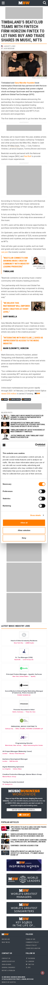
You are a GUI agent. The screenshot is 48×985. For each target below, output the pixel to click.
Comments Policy (32, 942)
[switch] (42, 491)
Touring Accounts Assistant (13, 782)
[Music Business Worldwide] (24, 3)
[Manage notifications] (42, 973)
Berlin (14, 712)
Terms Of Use (30, 939)
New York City (18, 643)
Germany (20, 712)
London (4, 753)
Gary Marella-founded (25, 83)
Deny (24, 538)
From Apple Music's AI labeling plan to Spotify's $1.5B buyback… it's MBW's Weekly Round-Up (27, 853)
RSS (29, 967)
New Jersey (17, 745)
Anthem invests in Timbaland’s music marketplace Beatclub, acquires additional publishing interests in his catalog (27, 424)
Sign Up (25, 815)
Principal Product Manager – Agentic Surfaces (24, 674)
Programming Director (24, 743)
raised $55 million (9, 393)
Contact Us (6, 958)
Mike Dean (14, 146)
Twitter (31, 964)
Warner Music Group (9, 776)
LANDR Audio (29, 643)
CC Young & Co (7, 784)
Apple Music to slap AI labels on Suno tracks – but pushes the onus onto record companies (28, 829)
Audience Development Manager (15, 759)
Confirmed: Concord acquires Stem (24, 846)
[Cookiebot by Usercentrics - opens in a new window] (35, 445)
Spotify (33, 676)
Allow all (24, 523)
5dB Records (13, 761)
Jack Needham (8, 48)
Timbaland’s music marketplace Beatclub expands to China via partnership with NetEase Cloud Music (26, 417)
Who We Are (6, 939)
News (5, 399)
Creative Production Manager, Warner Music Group (22, 774)
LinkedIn (31, 961)
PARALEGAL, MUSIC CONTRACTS (24, 726)
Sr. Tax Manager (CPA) (24, 657)
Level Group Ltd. (28, 659)
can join (4, 252)
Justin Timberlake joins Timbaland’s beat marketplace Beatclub (27, 436)
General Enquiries (8, 967)
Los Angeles (6, 769)
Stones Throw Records (17, 753)
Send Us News (6, 964)
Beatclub (27, 399)
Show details (35, 515)
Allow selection (24, 530)
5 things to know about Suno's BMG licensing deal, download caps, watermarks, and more (28, 841)
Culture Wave (17, 769)
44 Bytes (13, 982)
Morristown (9, 745)
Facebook (31, 958)
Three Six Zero (30, 712)
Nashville (17, 659)
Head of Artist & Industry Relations (24, 640)
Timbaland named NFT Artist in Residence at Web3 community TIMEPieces (27, 431)
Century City (9, 728)
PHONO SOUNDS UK (24, 695)
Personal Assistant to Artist (24, 709)
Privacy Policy (31, 945)
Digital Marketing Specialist (13, 767)
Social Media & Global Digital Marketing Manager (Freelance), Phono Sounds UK (24, 692)
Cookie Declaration (33, 948)
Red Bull (27, 156)
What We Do (6, 942)
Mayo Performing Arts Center (33, 745)
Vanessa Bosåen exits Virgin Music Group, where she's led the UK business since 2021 (27, 835)
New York (16, 676)
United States (15, 399)
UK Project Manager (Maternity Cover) (17, 751)
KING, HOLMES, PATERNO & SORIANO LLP (29, 728)
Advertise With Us (8, 961)
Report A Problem (8, 970)
